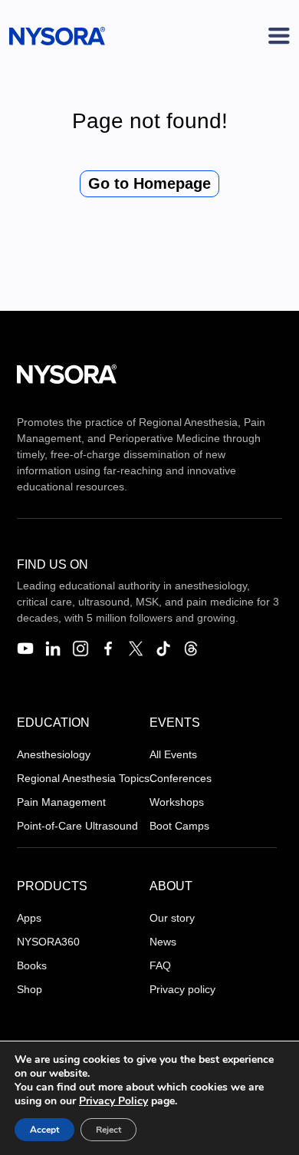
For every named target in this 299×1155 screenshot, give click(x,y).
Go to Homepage (149, 183)
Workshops (177, 802)
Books (32, 965)
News (163, 942)
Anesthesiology (53, 754)
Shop (29, 989)
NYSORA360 (48, 942)
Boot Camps (179, 826)
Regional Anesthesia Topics (83, 778)
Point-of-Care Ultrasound (77, 826)
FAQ (160, 965)
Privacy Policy (113, 1101)
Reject (108, 1130)
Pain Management (61, 802)
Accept (44, 1130)
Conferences (181, 778)
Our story (172, 918)
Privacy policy (182, 989)
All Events (173, 754)
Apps (29, 918)
